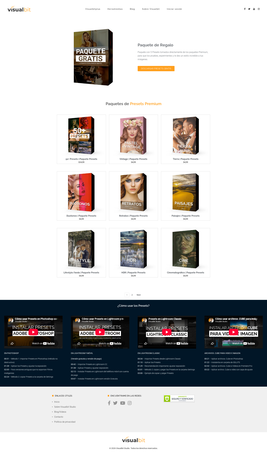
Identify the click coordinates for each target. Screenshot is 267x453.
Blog (132, 9)
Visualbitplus (92, 9)
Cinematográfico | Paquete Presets (185, 272)
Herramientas (115, 9)
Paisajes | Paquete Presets (186, 215)
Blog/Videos (60, 412)
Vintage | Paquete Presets (133, 159)
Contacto (58, 417)
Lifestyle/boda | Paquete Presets (81, 272)
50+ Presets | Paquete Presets (81, 159)
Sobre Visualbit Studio (65, 407)
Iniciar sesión (174, 9)
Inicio (57, 402)
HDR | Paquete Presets (133, 272)
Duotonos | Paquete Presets (81, 215)
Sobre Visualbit (151, 9)
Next (139, 295)
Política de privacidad (64, 422)
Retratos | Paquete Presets (133, 215)
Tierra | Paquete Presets (185, 159)
